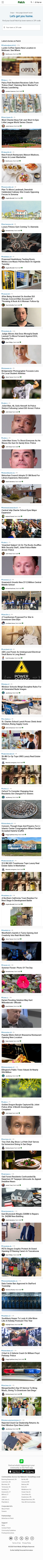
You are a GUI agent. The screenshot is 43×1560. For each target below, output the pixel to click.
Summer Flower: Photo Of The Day (17, 968)
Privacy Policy (26, 1543)
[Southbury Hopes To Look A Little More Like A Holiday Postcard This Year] (21, 1336)
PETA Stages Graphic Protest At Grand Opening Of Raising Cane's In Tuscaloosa (20, 1250)
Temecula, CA (6, 1487)
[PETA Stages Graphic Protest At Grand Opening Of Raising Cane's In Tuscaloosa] (21, 1267)
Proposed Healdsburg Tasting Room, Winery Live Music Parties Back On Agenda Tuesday (21, 261)
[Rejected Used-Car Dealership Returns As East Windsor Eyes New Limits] (21, 1441)
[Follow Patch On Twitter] (21, 1538)
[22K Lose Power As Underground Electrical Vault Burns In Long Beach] (21, 670)
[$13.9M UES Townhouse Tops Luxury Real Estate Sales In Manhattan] (21, 881)
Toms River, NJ (26, 1494)
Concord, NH (25, 1482)
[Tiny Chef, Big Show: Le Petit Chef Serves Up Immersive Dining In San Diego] (21, 1160)
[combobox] (23, 27)
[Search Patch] (32, 2)
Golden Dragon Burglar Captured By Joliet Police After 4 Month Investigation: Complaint (20, 1107)
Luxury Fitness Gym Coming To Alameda (20, 227)
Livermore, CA (6, 1482)
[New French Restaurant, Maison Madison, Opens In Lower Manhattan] (21, 173)
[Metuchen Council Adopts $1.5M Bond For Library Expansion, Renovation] (21, 493)
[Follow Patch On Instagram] (32, 1538)
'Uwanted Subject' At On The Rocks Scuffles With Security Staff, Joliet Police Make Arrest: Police (21, 547)
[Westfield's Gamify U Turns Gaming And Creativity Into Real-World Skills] (21, 951)
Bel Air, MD (25, 1479)
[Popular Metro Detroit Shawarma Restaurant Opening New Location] (21, 1053)
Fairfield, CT (5, 1489)
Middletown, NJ (26, 1489)
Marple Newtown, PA (28, 1499)
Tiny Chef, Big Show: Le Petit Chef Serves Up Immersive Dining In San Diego (20, 1143)
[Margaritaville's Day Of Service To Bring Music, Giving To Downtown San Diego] (21, 1406)
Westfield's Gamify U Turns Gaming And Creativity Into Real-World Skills (20, 934)
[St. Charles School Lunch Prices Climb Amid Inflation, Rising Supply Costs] (21, 739)
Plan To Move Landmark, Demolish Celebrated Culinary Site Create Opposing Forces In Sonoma (20, 192)
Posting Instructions (8, 1533)
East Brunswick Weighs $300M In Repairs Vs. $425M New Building (20, 1215)
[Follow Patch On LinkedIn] (27, 1538)
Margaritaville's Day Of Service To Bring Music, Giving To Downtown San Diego (19, 1389)
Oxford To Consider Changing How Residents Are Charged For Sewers (17, 792)
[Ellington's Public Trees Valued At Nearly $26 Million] (21, 1088)
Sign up (38, 2)
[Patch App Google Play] (28, 1473)
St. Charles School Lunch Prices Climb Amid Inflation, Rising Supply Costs (21, 722)
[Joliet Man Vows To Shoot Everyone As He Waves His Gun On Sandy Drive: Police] (21, 458)
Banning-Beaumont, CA (9, 1479)
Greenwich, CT (6, 1492)
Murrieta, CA (6, 1484)
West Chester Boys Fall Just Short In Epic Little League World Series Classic (20, 121)
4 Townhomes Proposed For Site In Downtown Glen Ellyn (17, 618)
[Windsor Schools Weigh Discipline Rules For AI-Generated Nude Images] (21, 705)
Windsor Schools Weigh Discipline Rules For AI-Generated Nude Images (21, 688)
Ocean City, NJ (26, 1492)
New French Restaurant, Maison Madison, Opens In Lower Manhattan (20, 156)
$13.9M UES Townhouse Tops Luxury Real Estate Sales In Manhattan (20, 864)
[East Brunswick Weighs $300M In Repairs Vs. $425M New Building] (21, 1232)
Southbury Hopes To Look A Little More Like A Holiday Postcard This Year (19, 1319)
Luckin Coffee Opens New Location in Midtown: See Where (19, 49)
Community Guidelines (9, 1530)
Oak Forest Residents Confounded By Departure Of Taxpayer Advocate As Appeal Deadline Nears (21, 1179)
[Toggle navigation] (3, 2)
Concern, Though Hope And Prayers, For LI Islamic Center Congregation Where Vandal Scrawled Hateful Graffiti (21, 828)
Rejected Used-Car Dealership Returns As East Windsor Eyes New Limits (20, 1424)
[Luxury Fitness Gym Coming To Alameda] (21, 242)
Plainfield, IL (5, 1502)
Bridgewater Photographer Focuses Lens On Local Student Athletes (20, 372)
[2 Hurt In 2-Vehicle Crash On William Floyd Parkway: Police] (21, 1371)
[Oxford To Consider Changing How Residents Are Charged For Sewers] (21, 809)
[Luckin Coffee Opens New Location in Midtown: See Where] (21, 66)
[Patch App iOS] (15, 1473)
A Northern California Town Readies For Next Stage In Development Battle (20, 899)
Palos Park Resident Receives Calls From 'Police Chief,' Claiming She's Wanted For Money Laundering (20, 85)
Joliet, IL (4, 1497)
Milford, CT (5, 1494)
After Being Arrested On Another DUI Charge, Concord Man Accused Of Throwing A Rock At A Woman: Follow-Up (20, 299)
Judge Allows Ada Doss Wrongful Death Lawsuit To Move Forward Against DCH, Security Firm (20, 336)
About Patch (6, 1509)
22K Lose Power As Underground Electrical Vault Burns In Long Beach (21, 653)
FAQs (3, 1525)
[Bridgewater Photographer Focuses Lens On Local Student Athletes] (21, 389)
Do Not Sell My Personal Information (21, 1550)
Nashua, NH (25, 1484)
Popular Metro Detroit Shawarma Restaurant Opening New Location (21, 1036)
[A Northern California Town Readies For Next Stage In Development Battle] (21, 916)
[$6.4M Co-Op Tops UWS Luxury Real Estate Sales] (21, 774)
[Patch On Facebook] (16, 1538)
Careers (4, 1511)
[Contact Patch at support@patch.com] (11, 1538)
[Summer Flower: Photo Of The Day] (21, 983)
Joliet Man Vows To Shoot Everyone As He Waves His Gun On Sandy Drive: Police (21, 441)
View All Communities (28, 1502)
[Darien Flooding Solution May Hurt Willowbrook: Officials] (21, 1018)
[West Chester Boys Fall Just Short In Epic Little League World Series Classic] (21, 138)
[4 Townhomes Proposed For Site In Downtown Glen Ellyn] (21, 635)
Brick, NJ (24, 1487)
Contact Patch (6, 1528)
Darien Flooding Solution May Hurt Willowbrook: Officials (17, 1001)
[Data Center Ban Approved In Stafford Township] (21, 1301)
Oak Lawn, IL (5, 1499)
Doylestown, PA (26, 1497)
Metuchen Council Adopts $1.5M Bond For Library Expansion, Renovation (21, 476)
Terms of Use (16, 1543)
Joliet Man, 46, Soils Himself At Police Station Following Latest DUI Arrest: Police (21, 407)
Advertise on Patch (8, 1518)
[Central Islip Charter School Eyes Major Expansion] (21, 528)
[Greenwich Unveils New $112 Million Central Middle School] (21, 600)
